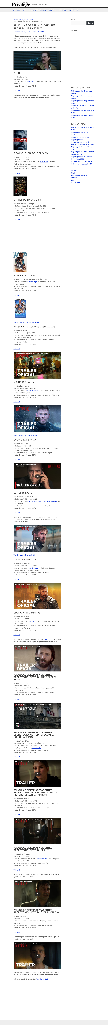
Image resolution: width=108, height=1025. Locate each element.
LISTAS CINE (73, 10)
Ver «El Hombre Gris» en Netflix (25, 555)
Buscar (73, 19)
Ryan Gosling (32, 501)
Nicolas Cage (32, 282)
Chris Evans (42, 501)
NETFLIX (16, 10)
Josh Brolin (44, 162)
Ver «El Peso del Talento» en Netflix (26, 322)
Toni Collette (36, 748)
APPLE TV (62, 10)
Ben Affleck (31, 81)
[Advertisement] (37, 115)
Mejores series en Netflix (80, 137)
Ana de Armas (52, 501)
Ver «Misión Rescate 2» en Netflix (25, 435)
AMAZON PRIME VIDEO (37, 10)
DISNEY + (52, 10)
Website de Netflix (42, 979)
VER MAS (17, 90)
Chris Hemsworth (33, 390)
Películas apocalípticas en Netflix (82, 144)
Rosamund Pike (41, 859)
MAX (24, 10)
